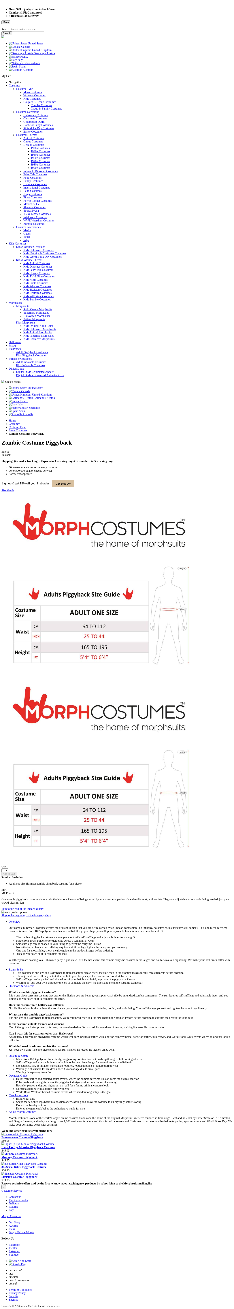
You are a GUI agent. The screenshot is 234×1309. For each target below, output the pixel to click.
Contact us (15, 1196)
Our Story (14, 1222)
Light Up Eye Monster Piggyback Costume (28, 1147)
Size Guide (7, 490)
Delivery (14, 1203)
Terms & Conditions (20, 1289)
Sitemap (13, 1299)
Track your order (18, 1200)
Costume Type (17, 427)
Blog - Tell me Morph (21, 1232)
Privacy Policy (17, 1293)
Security (13, 1296)
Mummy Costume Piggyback (19, 1157)
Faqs (11, 1210)
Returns (13, 1206)
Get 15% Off (63, 483)
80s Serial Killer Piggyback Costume (23, 1167)
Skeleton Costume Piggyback (19, 1176)
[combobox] (27, 29)
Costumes (14, 423)
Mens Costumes (18, 430)
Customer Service (11, 1190)
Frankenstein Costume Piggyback (22, 1137)
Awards (13, 1225)
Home (12, 420)
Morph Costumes (11, 1216)
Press (12, 1229)
